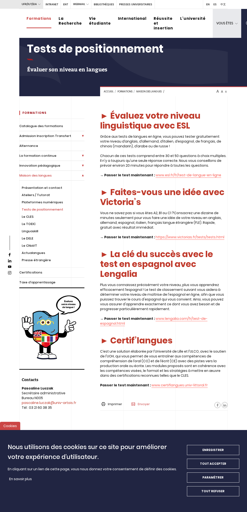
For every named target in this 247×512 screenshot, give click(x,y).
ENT (65, 4)
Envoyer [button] (144, 404)
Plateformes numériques (42, 202)
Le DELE (27, 238)
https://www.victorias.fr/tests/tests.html (190, 237)
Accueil (109, 91)
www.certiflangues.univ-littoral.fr (179, 385)
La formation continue (37, 155)
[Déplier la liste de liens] (82, 135)
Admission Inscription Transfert (45, 136)
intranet (52, 4)
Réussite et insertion (163, 23)
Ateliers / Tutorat (36, 195)
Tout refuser (213, 491)
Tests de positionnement (42, 209)
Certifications (30, 272)
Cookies (10, 425)
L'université (193, 18)
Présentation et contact (42, 187)
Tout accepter (213, 464)
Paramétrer (213, 477)
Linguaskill (30, 231)
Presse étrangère (36, 260)
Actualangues (33, 253)
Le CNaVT (29, 245)
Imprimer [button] (115, 404)
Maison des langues (149, 91)
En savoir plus (20, 479)
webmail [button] (79, 4)
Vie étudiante (100, 21)
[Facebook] (217, 405)
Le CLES (28, 216)
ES (215, 4)
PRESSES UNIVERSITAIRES (135, 4)
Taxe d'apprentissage (37, 282)
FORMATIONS (124, 91)
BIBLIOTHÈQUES (104, 4)
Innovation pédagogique (39, 165)
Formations (39, 18)
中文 (223, 4)
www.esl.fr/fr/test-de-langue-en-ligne (188, 175)
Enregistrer (213, 450)
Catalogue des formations (41, 126)
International (132, 18)
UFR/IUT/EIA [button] (29, 4)
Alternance (28, 145)
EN (208, 4)
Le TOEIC (29, 224)
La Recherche (70, 21)
